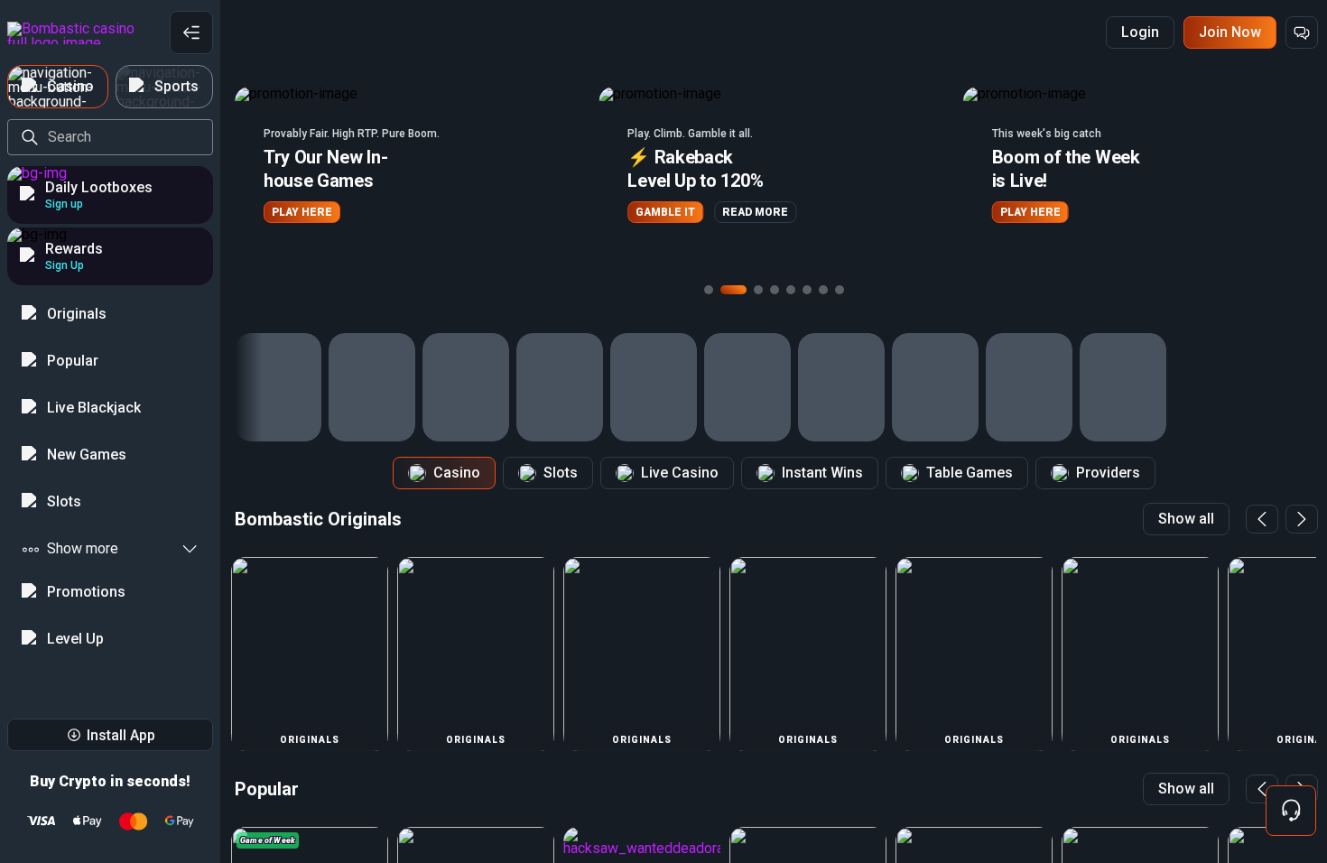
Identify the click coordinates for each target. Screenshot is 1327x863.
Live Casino (680, 472)
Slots (560, 472)
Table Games (969, 472)
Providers (1108, 472)
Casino (456, 472)
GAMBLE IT (665, 212)
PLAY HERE (302, 212)
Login (1140, 32)
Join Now (1230, 32)
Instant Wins (822, 472)
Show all (1186, 518)
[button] (409, 174)
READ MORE (755, 212)
